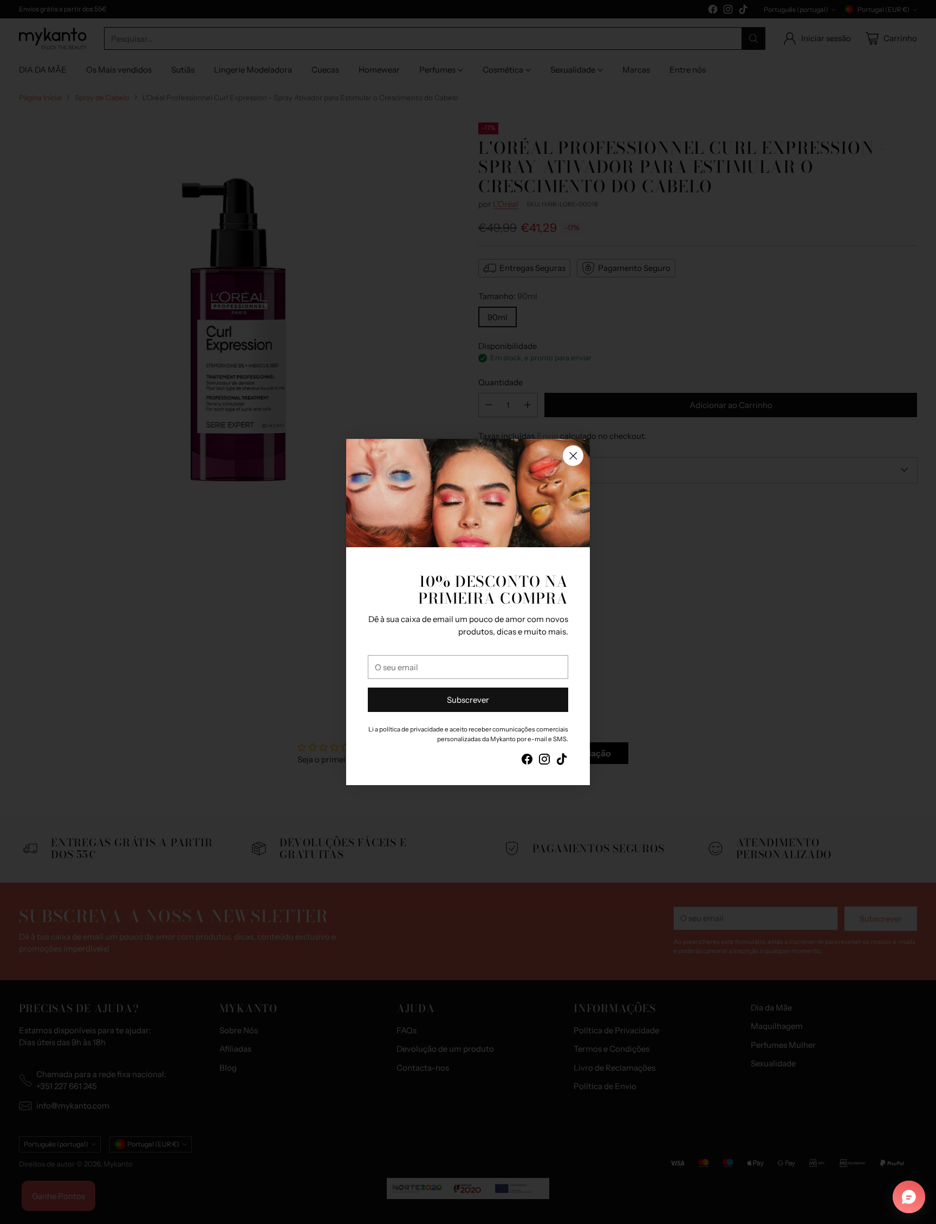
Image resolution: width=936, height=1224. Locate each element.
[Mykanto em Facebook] (527, 761)
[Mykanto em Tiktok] (561, 761)
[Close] (573, 455)
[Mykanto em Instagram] (544, 761)
